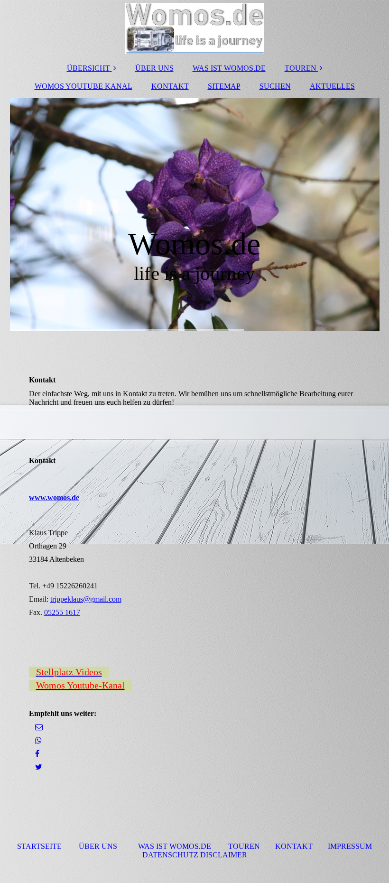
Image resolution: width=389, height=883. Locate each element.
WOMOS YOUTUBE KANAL (83, 86)
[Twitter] (38, 767)
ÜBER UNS (154, 68)
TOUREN (300, 68)
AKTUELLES (332, 86)
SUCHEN (275, 86)
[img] (195, 28)
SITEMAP (224, 86)
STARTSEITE (39, 846)
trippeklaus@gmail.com (85, 599)
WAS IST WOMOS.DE (229, 68)
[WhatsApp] (38, 740)
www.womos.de (54, 497)
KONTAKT (170, 86)
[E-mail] (38, 727)
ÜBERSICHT (88, 68)
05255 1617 (62, 612)
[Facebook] (36, 754)
